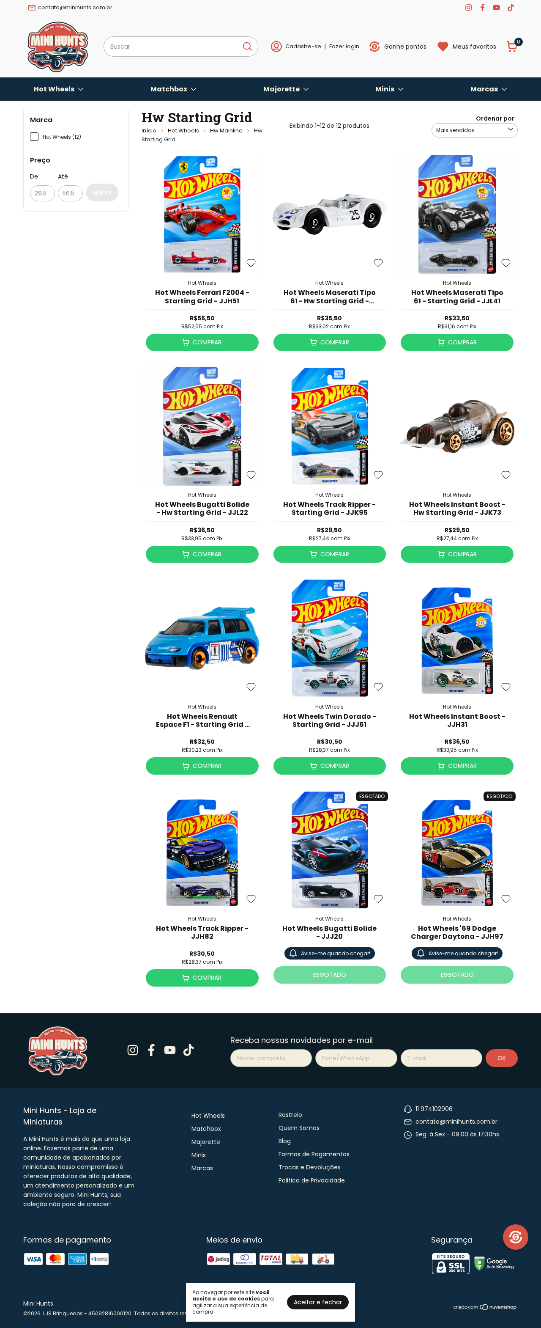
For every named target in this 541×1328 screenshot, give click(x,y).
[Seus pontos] (515, 1237)
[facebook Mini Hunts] (482, 7)
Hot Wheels (54, 89)
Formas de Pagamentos (314, 1154)
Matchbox (168, 89)
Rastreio (290, 1115)
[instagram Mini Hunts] (468, 7)
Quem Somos (299, 1128)
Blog (285, 1141)
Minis (384, 89)
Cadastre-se (303, 46)
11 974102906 (434, 1109)
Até (63, 176)
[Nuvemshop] (485, 1308)
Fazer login (344, 46)
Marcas (484, 89)
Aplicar (102, 192)
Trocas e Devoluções (310, 1167)
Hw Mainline (226, 130)
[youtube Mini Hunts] (496, 7)
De (34, 176)
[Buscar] (247, 46)
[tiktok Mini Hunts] (511, 7)
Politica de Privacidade (312, 1180)
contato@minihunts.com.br (75, 7)
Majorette (281, 89)
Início (149, 130)
